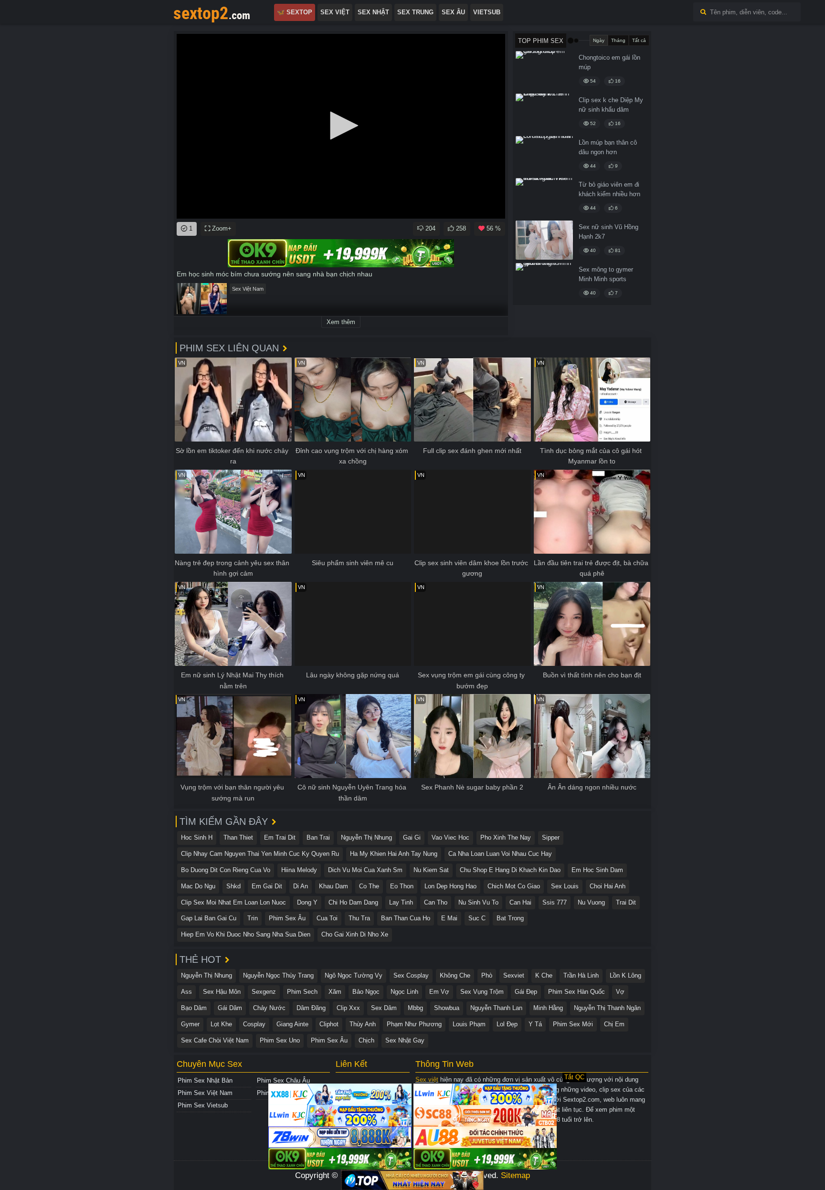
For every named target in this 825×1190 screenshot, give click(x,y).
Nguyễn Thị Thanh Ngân (607, 1007)
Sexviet (513, 975)
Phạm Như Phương (414, 1024)
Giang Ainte (292, 1024)
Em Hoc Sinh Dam (597, 870)
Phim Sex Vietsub (203, 1105)
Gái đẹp (526, 991)
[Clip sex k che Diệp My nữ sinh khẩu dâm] (544, 113)
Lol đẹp (507, 1024)
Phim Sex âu (287, 918)
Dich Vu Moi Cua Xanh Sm (365, 870)
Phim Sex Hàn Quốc (576, 991)
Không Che (455, 975)
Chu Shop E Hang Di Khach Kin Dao (510, 870)
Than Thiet (238, 837)
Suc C (477, 918)
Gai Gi (412, 837)
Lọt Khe (221, 1024)
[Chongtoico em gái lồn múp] (544, 70)
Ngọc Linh (404, 991)
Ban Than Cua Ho (405, 918)
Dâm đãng (311, 1007)
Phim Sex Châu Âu (283, 1080)
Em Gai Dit (267, 886)
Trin (252, 918)
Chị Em (614, 1024)
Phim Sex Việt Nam (205, 1092)
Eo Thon (401, 886)
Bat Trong (510, 918)
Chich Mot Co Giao (513, 886)
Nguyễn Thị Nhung (366, 837)
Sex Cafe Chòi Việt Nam (215, 1040)
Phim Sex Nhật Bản (205, 1080)
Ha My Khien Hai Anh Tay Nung (393, 853)
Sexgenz (264, 991)
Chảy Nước (269, 1007)
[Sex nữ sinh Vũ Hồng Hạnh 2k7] (544, 240)
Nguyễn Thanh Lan (496, 1007)
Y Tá (535, 1024)
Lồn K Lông (625, 975)
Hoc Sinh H (196, 837)
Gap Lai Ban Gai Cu (208, 918)
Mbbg (415, 1007)
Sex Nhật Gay (404, 1040)
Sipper (551, 837)
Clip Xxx (348, 1007)
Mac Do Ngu (198, 886)
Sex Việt (334, 12)
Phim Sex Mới (573, 1024)
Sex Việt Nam (248, 289)
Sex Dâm (384, 1007)
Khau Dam (333, 886)
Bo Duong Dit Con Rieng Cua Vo (225, 870)
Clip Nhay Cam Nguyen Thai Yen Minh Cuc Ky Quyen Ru (260, 853)
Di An (300, 886)
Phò (486, 975)
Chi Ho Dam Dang (353, 902)
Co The (369, 886)
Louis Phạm (469, 1024)
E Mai (449, 918)
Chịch (366, 1040)
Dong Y (307, 902)
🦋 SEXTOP (294, 12)
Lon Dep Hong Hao (450, 886)
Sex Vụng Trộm (482, 991)
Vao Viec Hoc (450, 837)
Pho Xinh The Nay (505, 837)
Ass (186, 991)
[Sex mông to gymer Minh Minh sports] (544, 282)
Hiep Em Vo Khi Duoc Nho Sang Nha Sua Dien (245, 934)
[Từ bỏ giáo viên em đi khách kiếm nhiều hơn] (544, 197)
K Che (543, 975)
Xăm (334, 991)
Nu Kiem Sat (431, 870)
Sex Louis (565, 886)
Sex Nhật (373, 12)
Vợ (620, 991)
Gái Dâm (230, 1007)
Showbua (446, 1007)
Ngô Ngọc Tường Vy (353, 975)
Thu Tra (359, 918)
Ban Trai (318, 837)
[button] (341, 126)
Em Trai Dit (280, 837)
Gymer (190, 1024)
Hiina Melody (299, 870)
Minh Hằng (548, 1007)
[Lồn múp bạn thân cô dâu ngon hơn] (544, 155)
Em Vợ (439, 991)
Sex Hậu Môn (222, 991)
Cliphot (328, 1024)
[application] (341, 126)
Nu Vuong (591, 902)
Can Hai (520, 902)
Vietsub (486, 12)
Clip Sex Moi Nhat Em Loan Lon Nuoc (233, 902)
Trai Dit (626, 902)
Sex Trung (415, 12)
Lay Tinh (401, 902)
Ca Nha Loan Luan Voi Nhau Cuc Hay (500, 853)
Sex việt (426, 1079)
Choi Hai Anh (607, 886)
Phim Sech (302, 991)
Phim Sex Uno (280, 1040)
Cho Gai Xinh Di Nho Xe (354, 934)
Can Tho (435, 902)
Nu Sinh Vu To (478, 902)
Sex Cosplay (411, 975)
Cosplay (254, 1024)
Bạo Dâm (194, 1007)
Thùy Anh (362, 1024)
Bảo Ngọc (366, 991)
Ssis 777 (554, 902)
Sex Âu (453, 12)
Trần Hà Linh (581, 975)
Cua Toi (327, 918)
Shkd (233, 886)
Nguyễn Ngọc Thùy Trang (278, 975)
